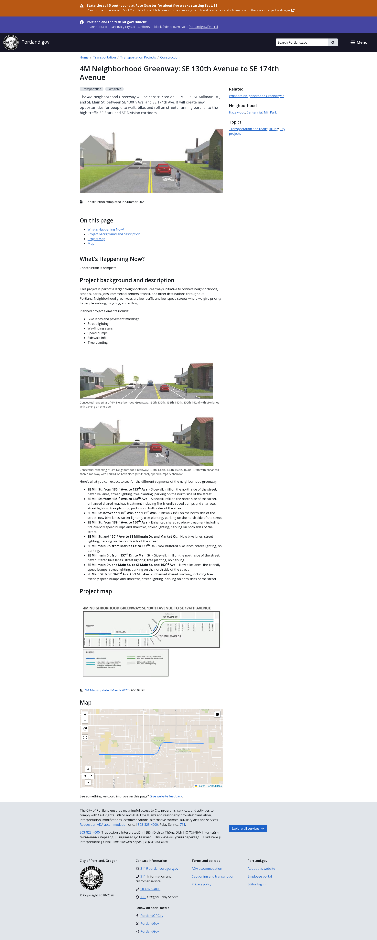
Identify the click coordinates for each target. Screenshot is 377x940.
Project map (96, 239)
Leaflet (201, 785)
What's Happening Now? (106, 229)
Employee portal (260, 876)
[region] (151, 748)
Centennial (255, 112)
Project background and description (114, 234)
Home (84, 57)
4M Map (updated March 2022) (107, 690)
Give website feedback (166, 796)
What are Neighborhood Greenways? (256, 96)
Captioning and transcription (213, 876)
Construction (169, 57)
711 (182, 824)
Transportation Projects (138, 57)
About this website (261, 868)
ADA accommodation (207, 868)
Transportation (104, 57)
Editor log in (256, 884)
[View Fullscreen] (85, 737)
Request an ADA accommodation (103, 824)
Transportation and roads (248, 129)
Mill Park (270, 112)
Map (91, 243)
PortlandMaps (214, 785)
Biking (273, 129)
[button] (359, 42)
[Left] (85, 776)
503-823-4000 (148, 824)
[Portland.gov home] (26, 42)
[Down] (88, 782)
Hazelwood (237, 112)
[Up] (88, 769)
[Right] (91, 776)
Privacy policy (201, 884)
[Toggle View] (217, 714)
